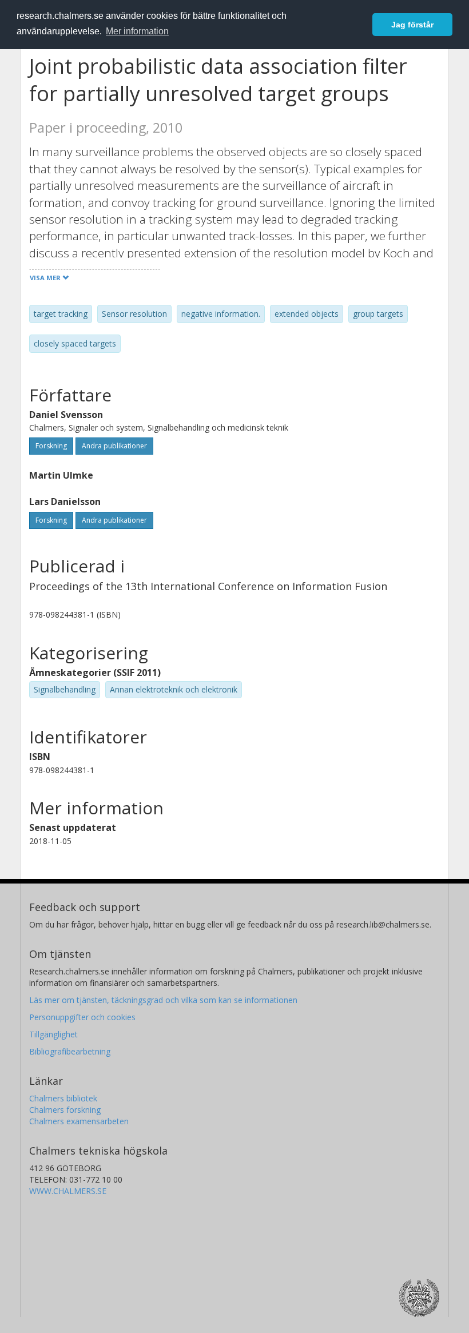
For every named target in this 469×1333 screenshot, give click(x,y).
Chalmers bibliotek (63, 1098)
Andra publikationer (114, 446)
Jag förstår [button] (412, 24)
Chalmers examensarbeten (79, 1121)
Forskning (51, 446)
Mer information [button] (137, 31)
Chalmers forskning (65, 1109)
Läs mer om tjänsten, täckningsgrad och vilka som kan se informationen (163, 999)
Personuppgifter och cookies (82, 1017)
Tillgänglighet (53, 1034)
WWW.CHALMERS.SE (67, 1190)
